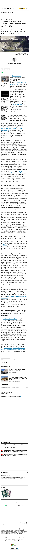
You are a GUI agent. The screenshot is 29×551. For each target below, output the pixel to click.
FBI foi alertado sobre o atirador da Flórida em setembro (5, 117)
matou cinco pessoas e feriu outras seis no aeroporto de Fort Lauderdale (13, 348)
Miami (5, 245)
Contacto (5, 537)
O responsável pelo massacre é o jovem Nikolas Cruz (12, 128)
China (23, 16)
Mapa (14, 539)
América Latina (4, 16)
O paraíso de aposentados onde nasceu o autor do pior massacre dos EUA (18, 378)
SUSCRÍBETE (22, 8)
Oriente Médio (18, 16)
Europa (13, 16)
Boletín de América (6, 475)
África (9, 16)
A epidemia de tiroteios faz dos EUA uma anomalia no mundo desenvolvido (4, 109)
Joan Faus (11, 372)
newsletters (4, 472)
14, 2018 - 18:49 (16, 65)
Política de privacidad (9, 539)
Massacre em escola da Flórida (8, 19)
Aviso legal (17, 537)
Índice (17, 540)
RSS (15, 540)
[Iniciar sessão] (26, 8)
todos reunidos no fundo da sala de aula (11, 172)
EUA (26, 16)
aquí (20, 396)
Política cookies (22, 537)
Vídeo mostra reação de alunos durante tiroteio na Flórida (5, 100)
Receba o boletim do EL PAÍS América (11, 360)
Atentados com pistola (6, 387)
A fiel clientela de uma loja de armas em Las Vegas (17, 370)
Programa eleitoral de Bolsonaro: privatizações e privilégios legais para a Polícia (14, 455)
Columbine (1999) (17, 104)
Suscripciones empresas (9, 540)
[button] (14, 44)
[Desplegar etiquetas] (27, 387)
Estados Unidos (16, 76)
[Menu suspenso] (2, 8)
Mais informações (4, 393)
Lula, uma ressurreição (9, 447)
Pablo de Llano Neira (14, 63)
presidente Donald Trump (10, 319)
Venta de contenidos (11, 537)
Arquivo (3, 487)
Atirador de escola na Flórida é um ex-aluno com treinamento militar (4, 86)
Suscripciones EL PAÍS (19, 539)
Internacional (7, 13)
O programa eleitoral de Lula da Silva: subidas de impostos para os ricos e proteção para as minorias (14, 451)
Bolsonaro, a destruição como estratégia (13, 444)
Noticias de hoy (21, 540)
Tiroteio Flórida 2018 (16, 387)
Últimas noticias (5, 442)
